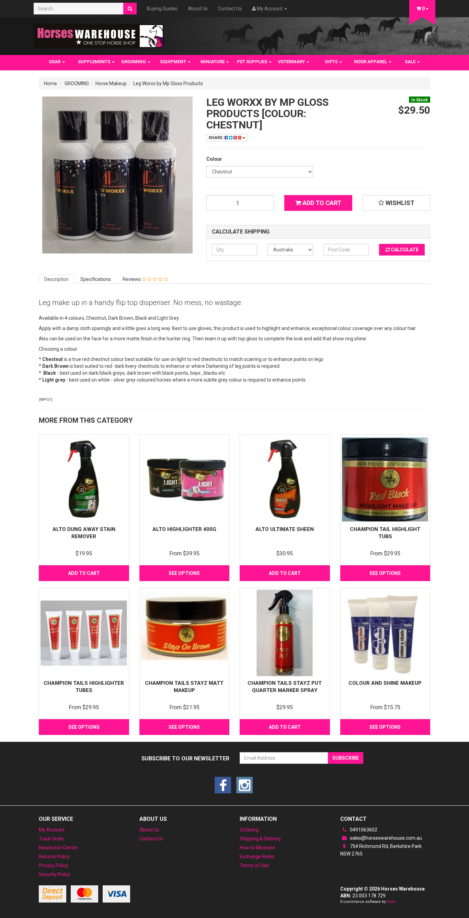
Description (56, 279)
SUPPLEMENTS (94, 61)
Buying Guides (162, 8)
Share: (216, 137)
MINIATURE (213, 61)
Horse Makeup (111, 83)
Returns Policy (54, 856)
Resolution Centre (58, 847)
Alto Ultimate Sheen (284, 529)
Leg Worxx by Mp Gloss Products (168, 83)
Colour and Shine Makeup (385, 683)
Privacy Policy (53, 865)
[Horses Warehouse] (99, 34)
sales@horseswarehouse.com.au (385, 838)
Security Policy (54, 874)
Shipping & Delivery (260, 838)
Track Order (51, 838)
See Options (184, 573)
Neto (391, 901)
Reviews (132, 279)
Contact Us (230, 8)
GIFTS (332, 61)
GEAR (55, 61)
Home (50, 83)
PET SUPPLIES (252, 61)
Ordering (249, 829)
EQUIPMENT (173, 61)
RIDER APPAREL (371, 61)
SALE (410, 61)
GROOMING (134, 61)
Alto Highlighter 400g (184, 529)
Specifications (95, 279)
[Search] (130, 8)
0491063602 (363, 829)
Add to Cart (321, 202)
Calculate (404, 249)
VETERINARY (292, 61)
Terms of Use (254, 865)
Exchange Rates (257, 856)
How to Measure (257, 847)
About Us (198, 8)
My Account (52, 829)
